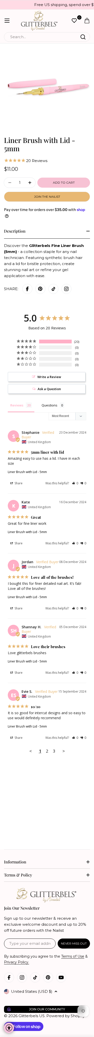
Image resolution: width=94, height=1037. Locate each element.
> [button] (63, 751)
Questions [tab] (49, 405)
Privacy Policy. (16, 962)
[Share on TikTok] (53, 289)
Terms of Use (72, 956)
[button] (75, 483)
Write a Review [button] (49, 377)
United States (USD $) (31, 991)
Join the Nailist (47, 196)
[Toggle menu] (7, 21)
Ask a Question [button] (49, 389)
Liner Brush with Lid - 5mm (27, 472)
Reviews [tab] (16, 405)
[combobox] (47, 37)
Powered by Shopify (65, 1015)
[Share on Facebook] (27, 289)
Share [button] (18, 483)
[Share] (66, 289)
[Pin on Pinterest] (40, 289)
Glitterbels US (32, 1015)
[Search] (83, 37)
